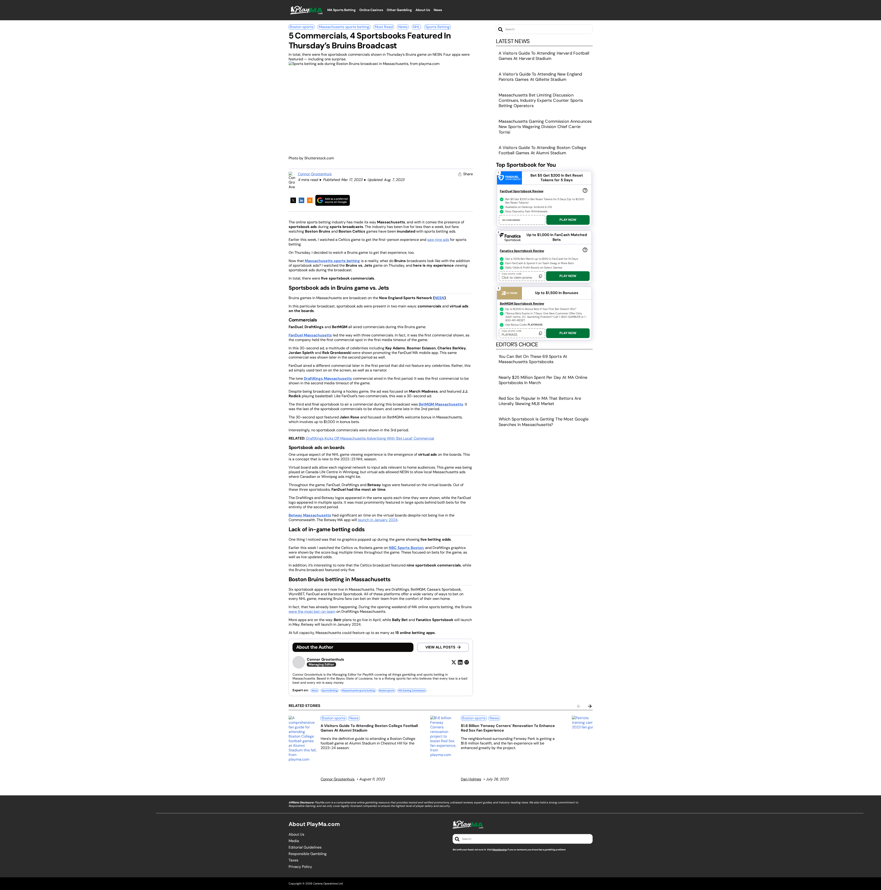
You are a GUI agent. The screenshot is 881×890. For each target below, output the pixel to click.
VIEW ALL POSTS (440, 647)
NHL (416, 26)
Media (294, 841)
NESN (439, 297)
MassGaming (499, 849)
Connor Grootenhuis (315, 174)
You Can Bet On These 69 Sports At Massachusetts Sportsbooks (533, 359)
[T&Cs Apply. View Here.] (585, 190)
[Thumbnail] (303, 739)
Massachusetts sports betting (344, 26)
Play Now (567, 220)
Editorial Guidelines (305, 847)
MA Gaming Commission (411, 690)
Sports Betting (437, 26)
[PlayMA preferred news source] (332, 200)
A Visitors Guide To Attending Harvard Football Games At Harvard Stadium (544, 55)
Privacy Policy (300, 866)
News (402, 26)
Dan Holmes (471, 779)
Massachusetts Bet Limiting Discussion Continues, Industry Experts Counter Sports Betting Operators (541, 100)
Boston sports (301, 26)
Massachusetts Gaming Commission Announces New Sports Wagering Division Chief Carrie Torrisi (545, 127)
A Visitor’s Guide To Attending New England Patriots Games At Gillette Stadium (540, 76)
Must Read (384, 26)
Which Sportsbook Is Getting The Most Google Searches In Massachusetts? (544, 421)
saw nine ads (438, 239)
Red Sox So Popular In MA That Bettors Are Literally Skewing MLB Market (540, 401)
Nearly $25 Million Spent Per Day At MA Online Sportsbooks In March (543, 380)
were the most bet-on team (312, 611)
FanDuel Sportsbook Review (521, 191)
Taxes (293, 860)
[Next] (590, 706)
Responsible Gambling (308, 854)
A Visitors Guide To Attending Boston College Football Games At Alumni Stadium (542, 150)
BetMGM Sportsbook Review (522, 303)
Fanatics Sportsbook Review (522, 251)
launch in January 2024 (378, 519)
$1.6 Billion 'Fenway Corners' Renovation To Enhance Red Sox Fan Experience (508, 728)
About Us (296, 834)
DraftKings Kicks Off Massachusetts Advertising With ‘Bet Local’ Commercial (370, 438)
